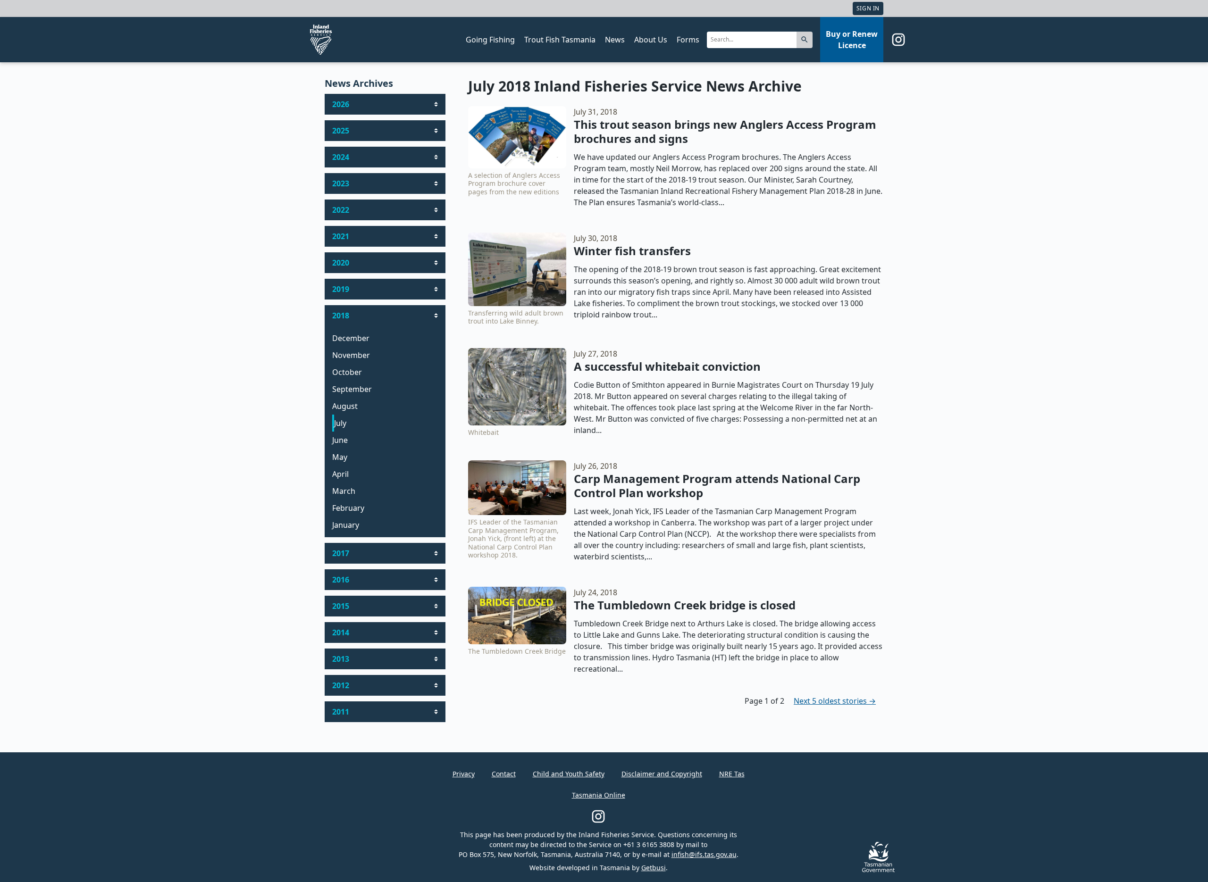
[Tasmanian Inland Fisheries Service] (321, 40)
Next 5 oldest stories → (835, 701)
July (340, 423)
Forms (688, 39)
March (343, 491)
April (340, 474)
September (352, 389)
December (350, 338)
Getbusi (653, 867)
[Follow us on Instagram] (898, 39)
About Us (650, 39)
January (345, 525)
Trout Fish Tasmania (560, 39)
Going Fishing (490, 39)
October (347, 372)
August (345, 406)
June (340, 440)
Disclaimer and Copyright (661, 773)
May (339, 457)
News (615, 39)
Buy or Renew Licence (852, 39)
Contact (504, 773)
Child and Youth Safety (568, 773)
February (348, 508)
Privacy (464, 773)
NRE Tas (732, 773)
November (351, 355)
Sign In (868, 8)
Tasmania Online (598, 794)
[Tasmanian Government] (878, 869)
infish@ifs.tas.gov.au (704, 854)
